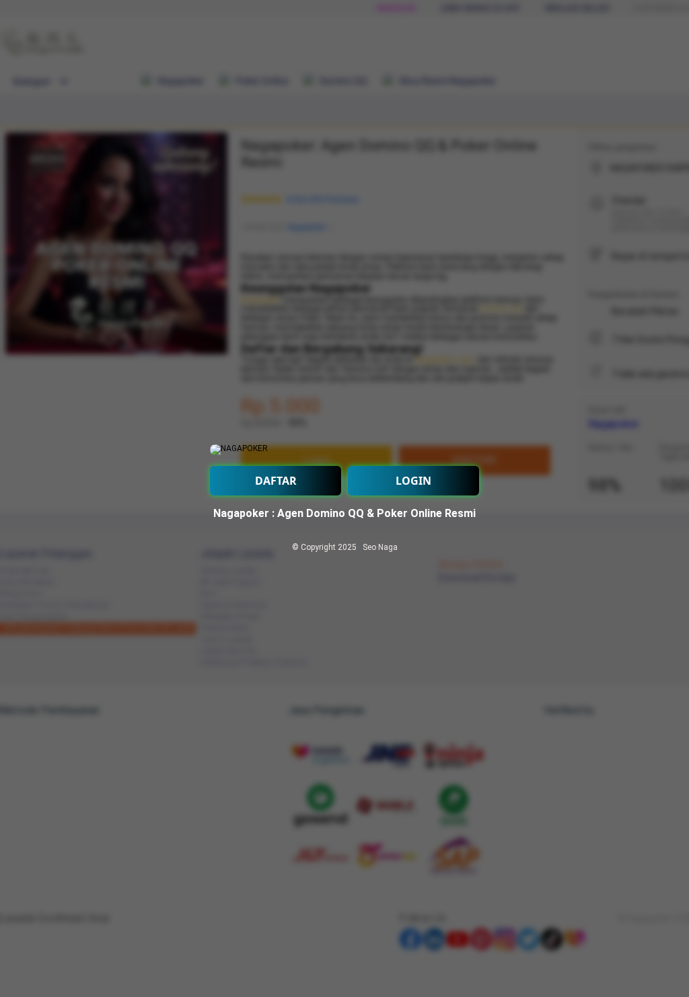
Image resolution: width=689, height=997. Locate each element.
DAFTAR (276, 480)
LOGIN (413, 480)
